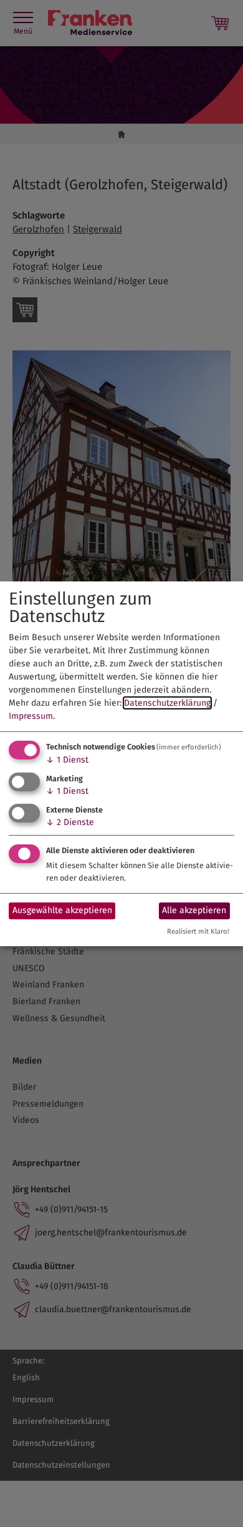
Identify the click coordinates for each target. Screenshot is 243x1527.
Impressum (31, 716)
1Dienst (67, 759)
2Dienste (70, 822)
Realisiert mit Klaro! (198, 931)
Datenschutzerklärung (167, 703)
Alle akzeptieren (194, 910)
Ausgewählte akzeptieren (62, 910)
